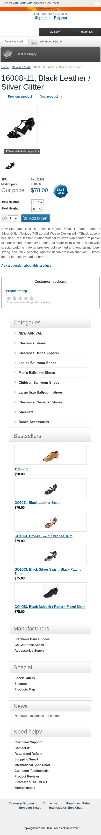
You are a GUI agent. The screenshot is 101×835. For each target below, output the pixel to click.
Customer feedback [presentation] (50, 281)
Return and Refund (28, 754)
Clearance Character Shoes (40, 402)
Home (5, 67)
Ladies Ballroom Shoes (37, 363)
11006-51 (21, 469)
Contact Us (85, 31)
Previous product (17, 96)
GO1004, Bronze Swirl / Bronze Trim (44, 536)
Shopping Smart (26, 759)
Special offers (25, 678)
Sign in (41, 18)
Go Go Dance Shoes (29, 645)
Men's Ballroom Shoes (37, 373)
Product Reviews (27, 776)
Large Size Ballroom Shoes (41, 392)
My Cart (54, 31)
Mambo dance (25, 788)
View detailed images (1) (23, 151)
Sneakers (26, 412)
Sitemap (21, 684)
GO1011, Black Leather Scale (37, 503)
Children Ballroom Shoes (39, 382)
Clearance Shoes (32, 343)
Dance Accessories (34, 422)
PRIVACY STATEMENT (31, 782)
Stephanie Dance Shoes (32, 639)
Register (60, 18)
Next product (51, 96)
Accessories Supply (29, 650)
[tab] (50, 281)
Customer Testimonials (32, 771)
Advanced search (51, 41)
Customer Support (28, 742)
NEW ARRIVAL (21, 67)
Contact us (23, 748)
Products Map (25, 689)
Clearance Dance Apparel (39, 353)
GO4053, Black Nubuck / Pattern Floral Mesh (50, 607)
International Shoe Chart (32, 765)
